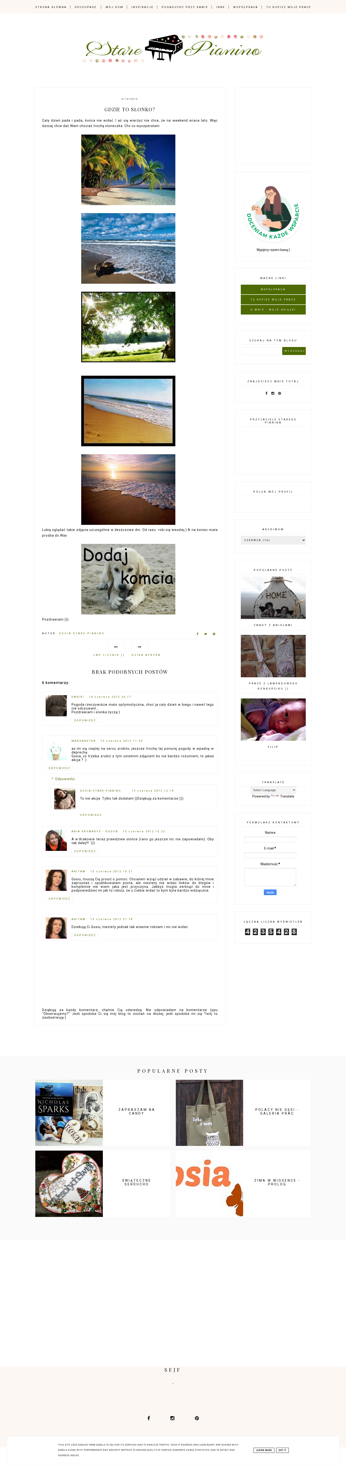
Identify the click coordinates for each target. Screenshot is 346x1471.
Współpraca (245, 7)
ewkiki (78, 696)
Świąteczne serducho (136, 1182)
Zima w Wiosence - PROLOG (277, 1182)
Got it (282, 1450)
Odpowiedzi (65, 779)
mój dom (114, 7)
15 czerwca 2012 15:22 (144, 831)
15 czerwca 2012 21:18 (111, 919)
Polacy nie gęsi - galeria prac (277, 1111)
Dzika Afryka (146, 655)
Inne (220, 7)
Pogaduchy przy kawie (185, 7)
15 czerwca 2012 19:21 (111, 871)
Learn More (264, 1450)
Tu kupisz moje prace (288, 7)
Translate (287, 796)
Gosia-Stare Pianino (100, 790)
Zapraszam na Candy (136, 1111)
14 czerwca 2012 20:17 (110, 696)
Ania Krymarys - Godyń (95, 831)
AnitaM (79, 871)
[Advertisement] (276, 125)
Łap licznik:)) (109, 655)
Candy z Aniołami (273, 625)
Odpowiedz (85, 720)
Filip (273, 747)
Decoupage (86, 7)
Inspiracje (142, 7)
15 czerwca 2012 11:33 (122, 740)
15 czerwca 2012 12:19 (153, 790)
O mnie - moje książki (273, 309)
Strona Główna (51, 7)
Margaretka (84, 740)
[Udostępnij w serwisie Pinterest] (214, 635)
